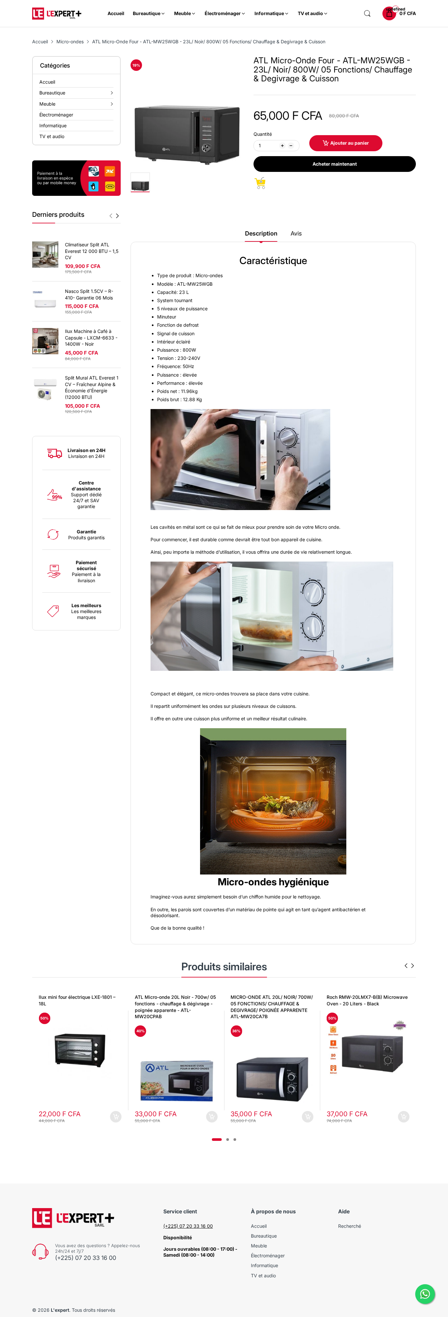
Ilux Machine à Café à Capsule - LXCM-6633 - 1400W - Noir (91, 337)
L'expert (60, 1310)
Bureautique (264, 1236)
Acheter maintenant (335, 164)
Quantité (263, 134)
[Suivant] (111, 216)
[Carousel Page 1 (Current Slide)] (217, 1139)
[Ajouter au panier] (116, 1116)
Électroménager (268, 1255)
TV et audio (263, 1275)
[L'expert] (56, 14)
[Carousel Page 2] (227, 1139)
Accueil (259, 1226)
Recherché (349, 1226)
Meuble (259, 1245)
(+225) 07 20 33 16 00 (85, 1257)
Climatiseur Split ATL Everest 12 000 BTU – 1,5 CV (91, 251)
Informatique (264, 1265)
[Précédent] (117, 216)
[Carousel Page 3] (235, 1139)
